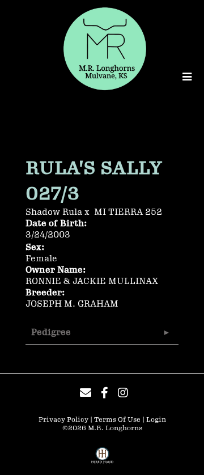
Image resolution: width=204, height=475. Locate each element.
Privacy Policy (63, 419)
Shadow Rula (54, 212)
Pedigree (51, 332)
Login (156, 419)
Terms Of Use (117, 419)
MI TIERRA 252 (128, 212)
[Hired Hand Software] (102, 459)
